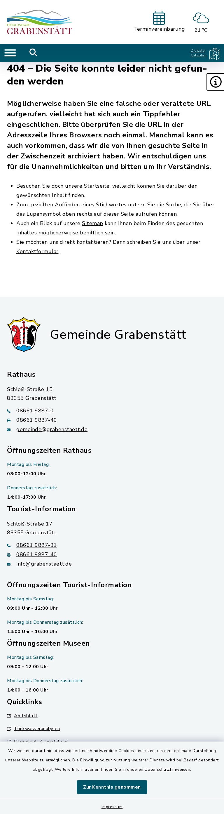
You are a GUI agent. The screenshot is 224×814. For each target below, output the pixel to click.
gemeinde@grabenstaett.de (52, 429)
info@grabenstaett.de (44, 563)
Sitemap (92, 223)
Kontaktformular (37, 251)
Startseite (97, 185)
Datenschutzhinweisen (167, 769)
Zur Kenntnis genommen (112, 787)
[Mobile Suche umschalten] (33, 53)
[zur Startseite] (40, 22)
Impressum (112, 807)
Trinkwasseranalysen (37, 728)
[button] (215, 82)
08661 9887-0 (35, 410)
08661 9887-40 (36, 420)
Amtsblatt (26, 716)
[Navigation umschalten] (10, 53)
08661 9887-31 (36, 545)
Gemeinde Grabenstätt (118, 334)
